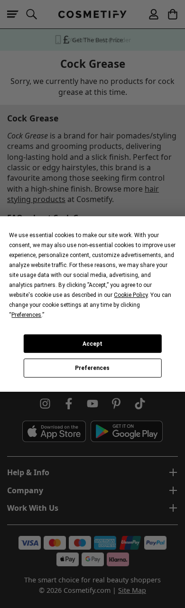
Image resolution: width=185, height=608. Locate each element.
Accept (92, 344)
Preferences (92, 368)
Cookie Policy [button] (131, 295)
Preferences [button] (26, 315)
